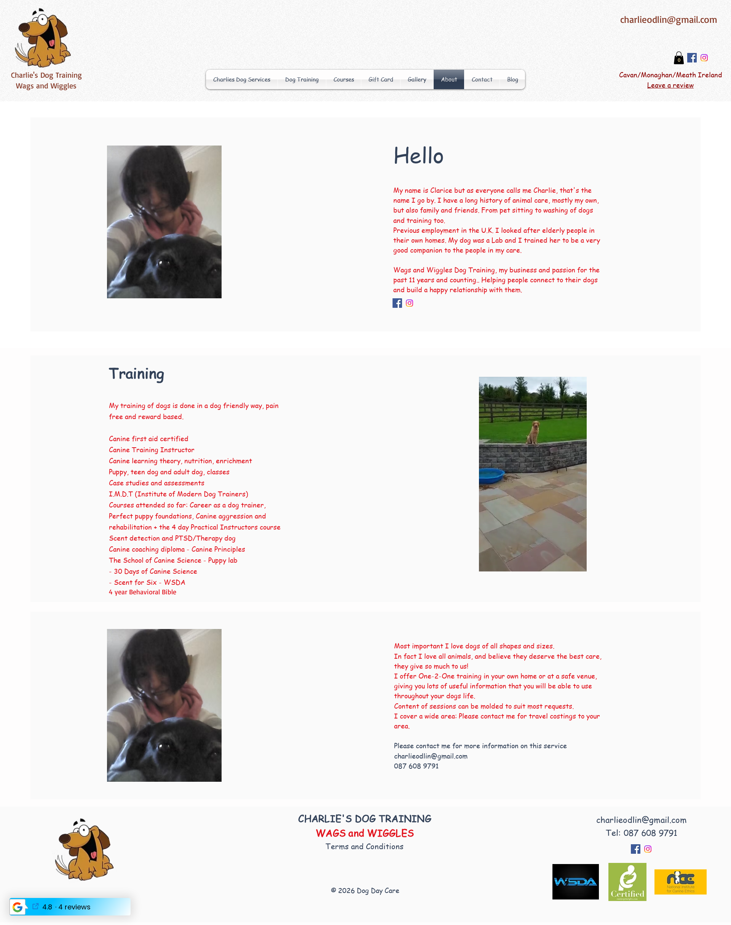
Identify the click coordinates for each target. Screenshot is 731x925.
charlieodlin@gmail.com (668, 19)
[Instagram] (704, 57)
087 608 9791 (416, 765)
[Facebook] (692, 57)
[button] (679, 57)
